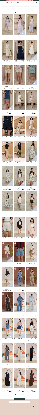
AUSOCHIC (10, 2)
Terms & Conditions (34, 411)
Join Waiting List (19, 160)
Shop (2, 2)
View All (23, 12)
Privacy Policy (29, 411)
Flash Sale (6, 2)
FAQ (19, 411)
